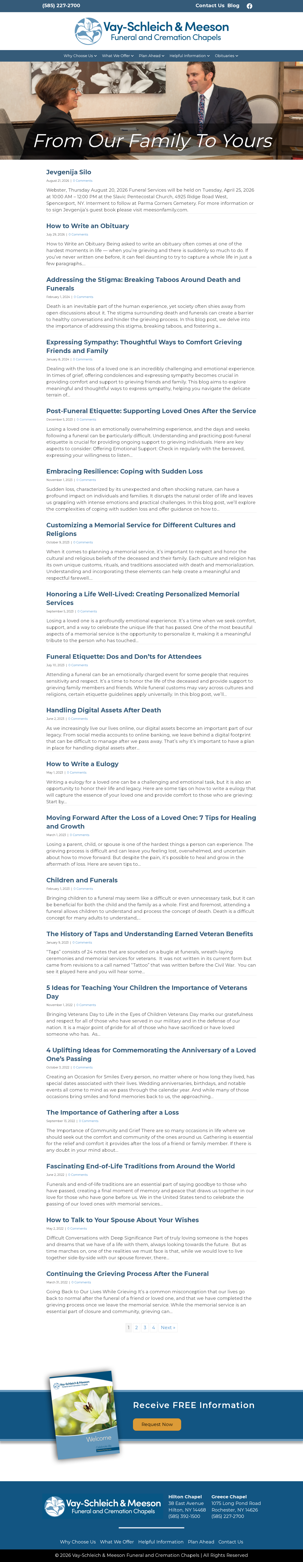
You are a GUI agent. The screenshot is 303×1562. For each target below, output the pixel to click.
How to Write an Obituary (87, 226)
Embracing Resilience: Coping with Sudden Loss (124, 471)
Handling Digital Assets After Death (103, 710)
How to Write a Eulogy (82, 764)
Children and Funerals (82, 880)
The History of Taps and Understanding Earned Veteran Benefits (149, 934)
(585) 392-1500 (184, 1516)
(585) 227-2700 (227, 1516)
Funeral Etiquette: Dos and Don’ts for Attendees (124, 656)
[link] (81, 56)
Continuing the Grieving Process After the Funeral (127, 1274)
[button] (249, 6)
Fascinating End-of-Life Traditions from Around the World (140, 1166)
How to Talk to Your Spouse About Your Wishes (122, 1220)
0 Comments (82, 181)
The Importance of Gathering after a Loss (112, 1112)
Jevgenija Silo (68, 172)
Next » (168, 1327)
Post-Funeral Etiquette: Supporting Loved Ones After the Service (151, 411)
